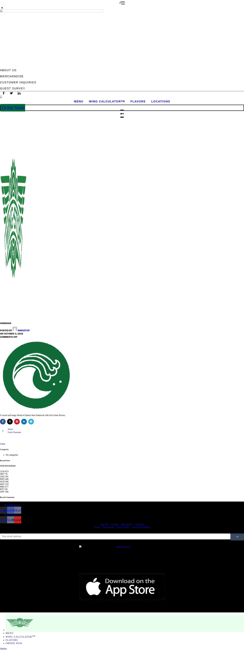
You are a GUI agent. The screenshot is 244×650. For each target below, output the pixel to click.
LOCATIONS (160, 101)
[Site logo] (13, 319)
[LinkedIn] (19, 93)
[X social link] (10, 421)
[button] (122, 4)
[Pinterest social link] (17, 421)
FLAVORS (138, 101)
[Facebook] (3, 93)
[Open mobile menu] (122, 114)
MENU (78, 101)
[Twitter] (11, 93)
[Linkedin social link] (24, 421)
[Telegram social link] (31, 421)
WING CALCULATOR (107, 101)
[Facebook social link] (3, 421)
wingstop (24, 331)
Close (2, 444)
